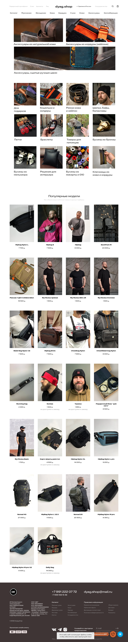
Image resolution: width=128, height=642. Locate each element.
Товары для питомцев (74, 141)
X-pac (73, 13)
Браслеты (46, 139)
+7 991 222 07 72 (64, 592)
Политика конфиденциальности (94, 612)
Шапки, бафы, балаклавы (101, 109)
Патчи (18, 139)
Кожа (52, 13)
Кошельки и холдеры (47, 109)
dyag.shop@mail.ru (98, 592)
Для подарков (20, 110)
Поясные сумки (56, 605)
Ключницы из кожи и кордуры (102, 173)
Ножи (81, 13)
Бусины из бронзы (104, 139)
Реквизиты (111, 612)
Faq (47, 6)
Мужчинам (26, 13)
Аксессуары (94, 13)
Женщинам (41, 13)
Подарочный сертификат (18, 6)
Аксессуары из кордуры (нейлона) (87, 44)
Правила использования (91, 605)
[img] (25, 94)
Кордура (62, 13)
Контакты (39, 6)
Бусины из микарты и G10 (75, 173)
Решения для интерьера (48, 173)
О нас (32, 6)
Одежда (70, 610)
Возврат (111, 610)
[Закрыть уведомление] (93, 634)
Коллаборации (111, 13)
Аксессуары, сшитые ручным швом (35, 72)
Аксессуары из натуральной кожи (35, 44)
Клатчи (54, 615)
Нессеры (54, 612)
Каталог (14, 13)
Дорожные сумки (57, 610)
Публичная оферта (90, 607)
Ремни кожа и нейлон (73, 109)
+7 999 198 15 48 (59, 595)
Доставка (111, 607)
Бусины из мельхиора (20, 173)
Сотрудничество (101, 6)
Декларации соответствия (92, 610)
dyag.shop (63, 7)
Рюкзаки (54, 607)
